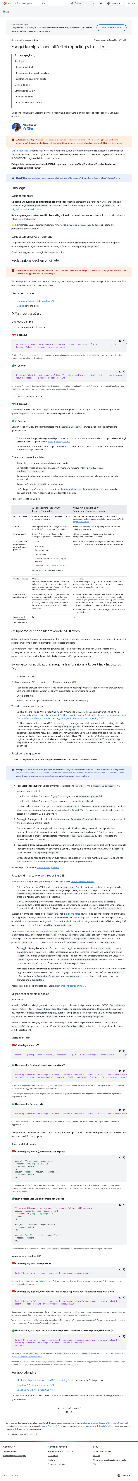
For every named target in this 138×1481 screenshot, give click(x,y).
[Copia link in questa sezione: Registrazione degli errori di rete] (61, 260)
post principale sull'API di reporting (100, 143)
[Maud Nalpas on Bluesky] (31, 129)
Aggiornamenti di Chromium (60, 1451)
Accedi (131, 3)
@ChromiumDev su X (102, 1451)
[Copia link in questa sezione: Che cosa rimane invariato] (46, 457)
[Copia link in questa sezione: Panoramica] (26, 999)
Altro (44, 3)
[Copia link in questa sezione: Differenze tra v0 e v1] (45, 314)
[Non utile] (125, 40)
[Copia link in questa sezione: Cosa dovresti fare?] (39, 676)
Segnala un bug (10, 1451)
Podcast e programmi (57, 1464)
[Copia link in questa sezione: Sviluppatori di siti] (35, 196)
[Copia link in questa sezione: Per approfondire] (39, 1372)
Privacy (15, 1475)
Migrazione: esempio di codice (26, 209)
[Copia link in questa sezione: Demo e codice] (36, 293)
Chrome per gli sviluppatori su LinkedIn (109, 1460)
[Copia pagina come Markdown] (103, 47)
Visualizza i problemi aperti (14, 1455)
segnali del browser (81, 521)
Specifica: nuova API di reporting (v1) (35, 1390)
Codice (20, 306)
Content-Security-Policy (82, 881)
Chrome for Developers (21, 40)
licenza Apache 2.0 (49, 1426)
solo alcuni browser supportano (41, 931)
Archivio (51, 1460)
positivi (46, 687)
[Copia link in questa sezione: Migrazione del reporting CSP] (43, 1256)
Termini (6, 1475)
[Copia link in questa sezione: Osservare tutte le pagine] (39, 1144)
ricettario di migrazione (48, 867)
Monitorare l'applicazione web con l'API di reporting (42, 1380)
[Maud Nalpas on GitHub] (24, 129)
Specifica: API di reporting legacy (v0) (35, 1385)
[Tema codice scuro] (120, 341)
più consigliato (73, 914)
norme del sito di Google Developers (99, 1426)
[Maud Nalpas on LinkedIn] (28, 129)
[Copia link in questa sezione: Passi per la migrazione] (42, 753)
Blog (6, 11)
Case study (53, 1455)
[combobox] (82, 3)
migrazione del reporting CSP (72, 986)
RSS (94, 1464)
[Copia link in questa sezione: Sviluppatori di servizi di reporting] (55, 237)
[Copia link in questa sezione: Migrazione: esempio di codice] (52, 994)
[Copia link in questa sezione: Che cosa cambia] (35, 322)
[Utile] (120, 40)
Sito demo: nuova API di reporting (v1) (35, 301)
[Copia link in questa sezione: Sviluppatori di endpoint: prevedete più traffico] (82, 631)
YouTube (96, 1455)
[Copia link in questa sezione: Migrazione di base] (33, 1037)
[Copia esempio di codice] (124, 341)
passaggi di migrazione (59, 441)
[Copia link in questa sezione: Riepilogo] (27, 188)
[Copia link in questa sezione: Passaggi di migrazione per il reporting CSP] (67, 875)
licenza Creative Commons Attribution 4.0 (101, 1423)
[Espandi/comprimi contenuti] (34, 56)
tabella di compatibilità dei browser (27, 1357)
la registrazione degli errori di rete (50, 270)
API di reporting (20, 150)
